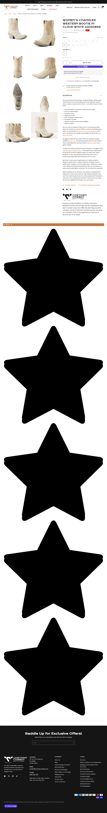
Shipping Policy (59, 774)
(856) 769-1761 (34, 774)
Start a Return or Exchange (63, 772)
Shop (10, 13)
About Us (57, 760)
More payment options (83, 77)
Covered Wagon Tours (86, 779)
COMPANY (58, 756)
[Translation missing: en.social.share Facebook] (64, 189)
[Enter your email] (73, 743)
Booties (14, 13)
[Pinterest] (14, 776)
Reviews (7, 224)
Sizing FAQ (58, 777)
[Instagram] (10, 776)
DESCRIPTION (67, 95)
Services (82, 760)
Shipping (65, 32)
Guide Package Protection (62, 765)
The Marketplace (85, 786)
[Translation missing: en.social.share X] (67, 189)
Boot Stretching (84, 769)
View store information (73, 90)
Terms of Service (60, 782)
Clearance (53, 9)
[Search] (98, 7)
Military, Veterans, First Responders (90, 762)
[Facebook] (6, 776)
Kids (57, 5)
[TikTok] (18, 776)
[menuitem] (28, 5)
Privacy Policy (59, 779)
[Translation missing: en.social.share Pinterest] (71, 189)
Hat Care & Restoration (87, 771)
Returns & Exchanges (61, 769)
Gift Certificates (59, 767)
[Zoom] (27, 19)
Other (43, 9)
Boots (27, 5)
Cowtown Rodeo (33, 9)
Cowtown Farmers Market (87, 774)
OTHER (82, 756)
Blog (56, 762)
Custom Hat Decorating (87, 781)
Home (5, 13)
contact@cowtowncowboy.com (39, 769)
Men (41, 5)
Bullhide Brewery (85, 784)
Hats (35, 5)
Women (49, 5)
